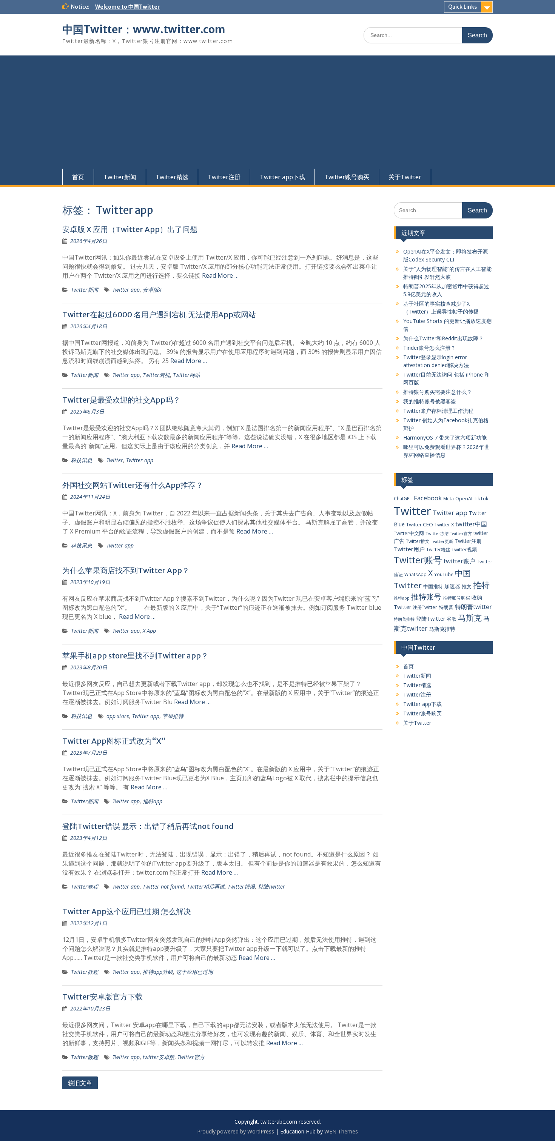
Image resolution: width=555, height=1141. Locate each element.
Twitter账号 (418, 560)
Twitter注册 (224, 177)
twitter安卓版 (158, 1057)
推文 (467, 586)
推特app (152, 801)
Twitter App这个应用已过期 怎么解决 (126, 911)
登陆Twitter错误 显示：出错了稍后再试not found (148, 826)
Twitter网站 (186, 374)
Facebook (428, 498)
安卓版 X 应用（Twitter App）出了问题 (129, 229)
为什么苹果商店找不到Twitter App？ (126, 570)
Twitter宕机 (156, 374)
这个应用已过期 (194, 971)
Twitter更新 (442, 541)
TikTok (481, 498)
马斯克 (470, 617)
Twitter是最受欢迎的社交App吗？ (121, 399)
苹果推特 (172, 716)
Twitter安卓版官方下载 (102, 996)
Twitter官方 (191, 1057)
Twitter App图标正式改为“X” (113, 741)
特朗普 (446, 607)
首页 (78, 177)
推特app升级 (158, 971)
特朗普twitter (473, 607)
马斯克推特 (442, 628)
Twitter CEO (419, 524)
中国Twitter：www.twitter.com (143, 29)
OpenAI (463, 498)
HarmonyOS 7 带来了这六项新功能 (445, 437)
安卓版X (152, 289)
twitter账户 (459, 561)
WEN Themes (341, 1131)
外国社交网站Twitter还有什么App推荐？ (132, 485)
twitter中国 (471, 524)
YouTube (443, 574)
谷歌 (451, 618)
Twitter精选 (172, 177)
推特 (481, 585)
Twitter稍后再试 (206, 886)
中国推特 (433, 586)
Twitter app (126, 289)
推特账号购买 (456, 598)
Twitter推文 (418, 541)
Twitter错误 (241, 886)
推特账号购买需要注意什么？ (437, 391)
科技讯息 (81, 460)
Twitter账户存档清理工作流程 (438, 410)
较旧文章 (80, 1083)
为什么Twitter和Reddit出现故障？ (443, 338)
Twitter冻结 (437, 533)
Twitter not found (163, 886)
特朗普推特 (404, 619)
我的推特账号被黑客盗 (429, 401)
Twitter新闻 (119, 177)
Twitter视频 (464, 549)
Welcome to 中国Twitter (127, 6)
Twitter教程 (84, 886)
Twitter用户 (409, 549)
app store (117, 716)
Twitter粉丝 (438, 549)
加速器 (452, 586)
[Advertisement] (277, 112)
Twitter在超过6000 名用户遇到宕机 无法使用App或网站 (159, 314)
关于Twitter (404, 177)
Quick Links (462, 6)
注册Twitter (425, 607)
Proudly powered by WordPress (235, 1131)
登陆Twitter (271, 886)
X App (149, 630)
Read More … (220, 275)
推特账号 (426, 597)
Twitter (114, 460)
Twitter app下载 (282, 177)
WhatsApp (415, 574)
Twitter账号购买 (346, 177)
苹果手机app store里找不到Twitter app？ (135, 655)
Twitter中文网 (409, 533)
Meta (448, 498)
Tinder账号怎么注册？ (429, 347)
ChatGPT (403, 498)
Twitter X (444, 524)
